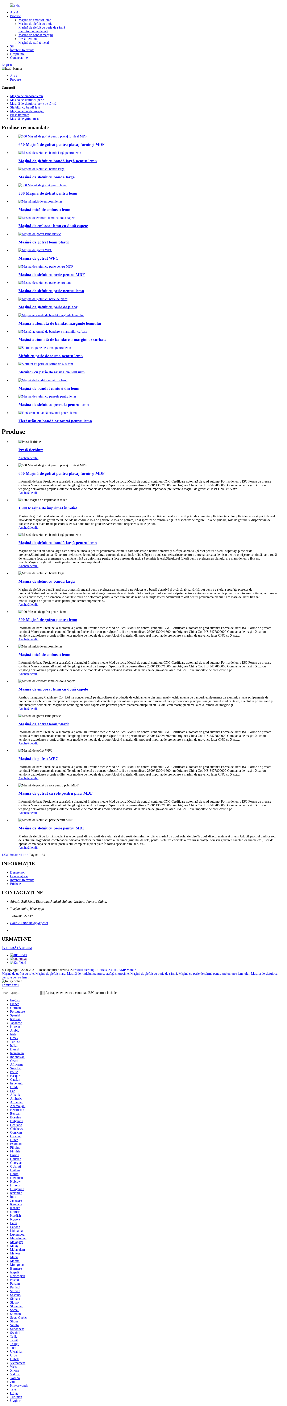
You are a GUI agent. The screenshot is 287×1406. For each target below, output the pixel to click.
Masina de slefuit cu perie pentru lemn (51, 291)
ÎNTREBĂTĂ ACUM (17, 948)
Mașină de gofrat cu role (18, 973)
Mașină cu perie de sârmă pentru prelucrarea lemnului (214, 973)
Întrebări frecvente (22, 50)
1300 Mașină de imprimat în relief (47, 508)
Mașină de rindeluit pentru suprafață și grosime (98, 973)
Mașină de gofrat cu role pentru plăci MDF (55, 793)
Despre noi (17, 54)
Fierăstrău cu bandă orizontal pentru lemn (55, 421)
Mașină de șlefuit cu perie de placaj (48, 307)
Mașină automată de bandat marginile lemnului (59, 323)
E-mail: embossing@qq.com (29, 923)
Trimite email (10, 985)
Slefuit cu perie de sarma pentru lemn (50, 356)
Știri (13, 46)
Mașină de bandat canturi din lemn (48, 388)
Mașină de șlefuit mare (50, 973)
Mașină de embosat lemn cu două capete (53, 226)
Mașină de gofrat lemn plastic (43, 242)
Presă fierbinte (27, 39)
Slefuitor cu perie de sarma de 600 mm (51, 372)
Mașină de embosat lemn (34, 20)
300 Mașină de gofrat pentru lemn (47, 193)
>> (27, 855)
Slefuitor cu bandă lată (33, 31)
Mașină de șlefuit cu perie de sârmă (41, 27)
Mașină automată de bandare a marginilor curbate (62, 339)
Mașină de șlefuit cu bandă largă (46, 177)
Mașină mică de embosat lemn (44, 209)
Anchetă (24, 458)
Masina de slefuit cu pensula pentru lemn (53, 404)
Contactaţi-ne (19, 57)
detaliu (34, 458)
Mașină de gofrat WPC (38, 258)
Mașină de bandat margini (35, 35)
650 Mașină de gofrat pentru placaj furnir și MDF (61, 144)
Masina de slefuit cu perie (35, 23)
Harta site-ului (106, 970)
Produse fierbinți (84, 970)
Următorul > (16, 855)
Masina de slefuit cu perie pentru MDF (51, 274)
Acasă (14, 12)
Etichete (15, 883)
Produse (15, 16)
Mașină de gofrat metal (33, 42)
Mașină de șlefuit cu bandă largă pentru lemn (57, 161)
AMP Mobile (127, 970)
